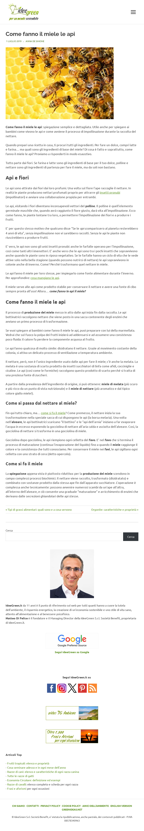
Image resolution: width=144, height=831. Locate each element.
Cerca (9, 530)
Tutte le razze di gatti (20, 776)
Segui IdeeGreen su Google (72, 652)
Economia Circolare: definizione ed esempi (33, 780)
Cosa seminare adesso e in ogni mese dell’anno (36, 767)
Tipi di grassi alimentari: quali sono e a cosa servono (39, 509)
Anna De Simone (35, 41)
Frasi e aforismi (16, 788)
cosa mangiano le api (45, 278)
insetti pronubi (110, 192)
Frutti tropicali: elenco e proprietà (28, 763)
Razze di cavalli (16, 784)
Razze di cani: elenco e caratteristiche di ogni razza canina (43, 771)
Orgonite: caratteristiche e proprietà (113, 509)
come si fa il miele (53, 413)
